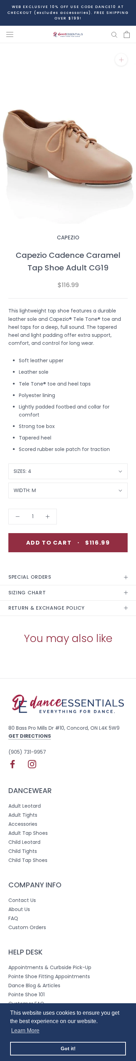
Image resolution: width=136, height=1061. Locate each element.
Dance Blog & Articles (34, 985)
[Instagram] (32, 764)
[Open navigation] (9, 34)
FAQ (13, 918)
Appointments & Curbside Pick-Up (49, 967)
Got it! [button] (68, 1048)
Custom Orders (27, 927)
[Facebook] (12, 764)
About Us (19, 909)
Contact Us (22, 900)
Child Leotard (24, 842)
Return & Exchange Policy (46, 607)
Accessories (22, 824)
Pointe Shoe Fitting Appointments (49, 976)
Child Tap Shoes (27, 860)
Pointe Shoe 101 (26, 994)
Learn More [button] (25, 1031)
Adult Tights (22, 815)
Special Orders (29, 576)
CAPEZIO (68, 237)
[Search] (114, 34)
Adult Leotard (24, 805)
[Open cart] (127, 34)
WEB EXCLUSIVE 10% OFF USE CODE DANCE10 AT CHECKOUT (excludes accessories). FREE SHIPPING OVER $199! (68, 12)
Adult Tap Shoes (28, 833)
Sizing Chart (27, 592)
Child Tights (22, 851)
